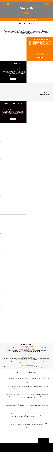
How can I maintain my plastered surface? (27, 365)
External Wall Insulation (32, 448)
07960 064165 (30, 0)
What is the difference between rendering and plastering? (27, 349)
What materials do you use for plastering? (27, 357)
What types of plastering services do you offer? (27, 346)
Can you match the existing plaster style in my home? (26, 354)
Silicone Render (32, 447)
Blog (44, 445)
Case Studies (44, 448)
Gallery (44, 446)
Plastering (32, 446)
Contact (44, 447)
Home (32, 445)
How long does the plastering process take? (26, 360)
